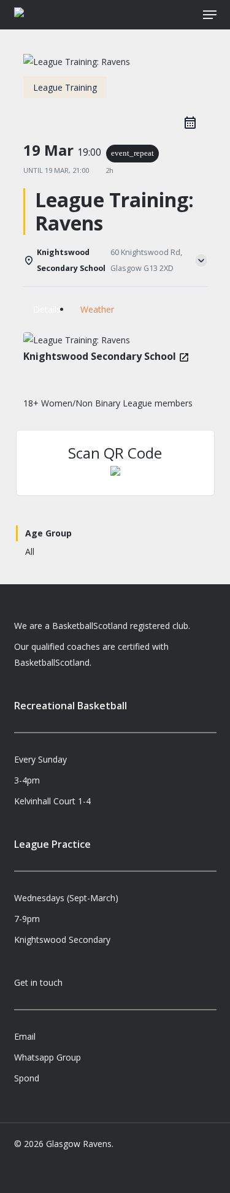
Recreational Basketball (70, 705)
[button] (210, 15)
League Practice (52, 844)
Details (47, 309)
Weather (97, 309)
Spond (26, 1078)
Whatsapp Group (47, 1057)
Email (25, 1036)
